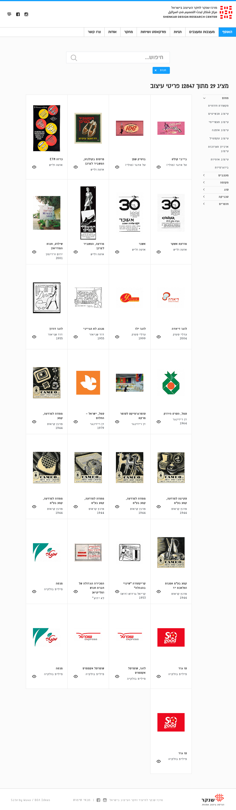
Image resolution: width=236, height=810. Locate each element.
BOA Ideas (42, 800)
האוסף (227, 32)
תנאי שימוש (81, 800)
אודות (112, 32)
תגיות (178, 32)
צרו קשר (94, 32)
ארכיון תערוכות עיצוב (218, 149)
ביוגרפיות (222, 167)
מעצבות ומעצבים (202, 32)
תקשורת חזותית (218, 105)
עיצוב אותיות (220, 159)
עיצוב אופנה (220, 130)
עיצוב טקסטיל (219, 138)
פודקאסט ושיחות (153, 32)
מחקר (128, 32)
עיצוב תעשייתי (219, 122)
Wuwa (27, 800)
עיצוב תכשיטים (218, 113)
